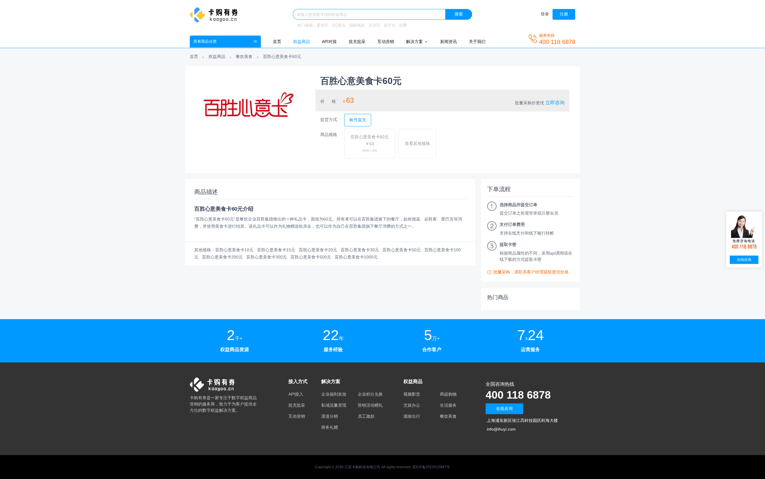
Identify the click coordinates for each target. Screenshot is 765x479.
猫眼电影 (357, 25)
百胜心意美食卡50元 (401, 249)
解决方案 (415, 41)
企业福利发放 (333, 394)
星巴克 (389, 25)
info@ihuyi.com (501, 429)
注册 (564, 14)
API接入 (295, 394)
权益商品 (301, 41)
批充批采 (357, 41)
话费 (403, 25)
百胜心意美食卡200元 (222, 257)
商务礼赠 (329, 427)
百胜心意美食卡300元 (266, 257)
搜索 (459, 14)
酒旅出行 (411, 416)
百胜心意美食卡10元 (234, 249)
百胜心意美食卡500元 (310, 257)
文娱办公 (411, 405)
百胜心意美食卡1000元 (356, 257)
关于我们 (477, 41)
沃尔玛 (374, 25)
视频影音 (411, 394)
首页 (277, 41)
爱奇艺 (322, 25)
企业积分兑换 (370, 394)
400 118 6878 (518, 395)
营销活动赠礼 (370, 405)
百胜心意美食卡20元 (318, 249)
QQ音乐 (339, 25)
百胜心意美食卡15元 (276, 249)
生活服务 (448, 405)
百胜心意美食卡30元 (360, 249)
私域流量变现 (333, 405)
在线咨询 (504, 408)
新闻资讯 (448, 41)
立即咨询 (554, 102)
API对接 (329, 41)
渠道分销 (329, 416)
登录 (545, 14)
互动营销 (385, 41)
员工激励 (366, 416)
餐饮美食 (244, 56)
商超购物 (448, 394)
